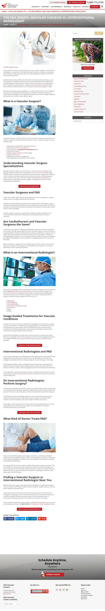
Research (76, 99)
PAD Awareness (78, 91)
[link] (36, 6)
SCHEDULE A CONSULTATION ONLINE (29, 345)
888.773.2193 (7, 594)
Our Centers (77, 89)
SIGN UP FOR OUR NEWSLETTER (29, 186)
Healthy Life (77, 84)
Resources (84, 599)
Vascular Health (78, 112)
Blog (12, 24)
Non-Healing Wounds (80, 86)
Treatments (77, 106)
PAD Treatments (85, 593)
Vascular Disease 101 (80, 109)
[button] (58, 2)
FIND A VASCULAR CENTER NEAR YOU (29, 509)
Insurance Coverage (86, 595)
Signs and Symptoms (80, 101)
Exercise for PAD (79, 81)
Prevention (77, 96)
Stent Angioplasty (79, 104)
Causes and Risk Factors (81, 78)
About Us (83, 590)
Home (5, 24)
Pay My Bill (84, 597)
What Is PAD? (85, 592)
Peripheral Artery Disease (81, 94)
